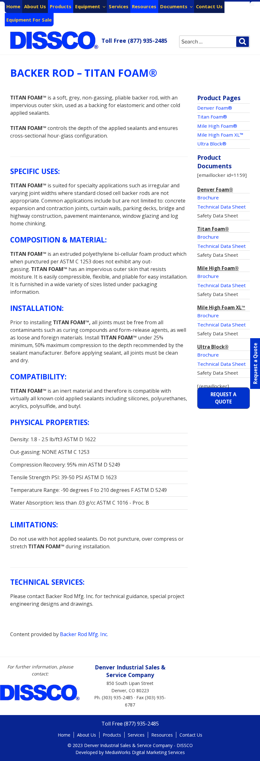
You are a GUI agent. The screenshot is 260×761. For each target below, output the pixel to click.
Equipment (87, 6)
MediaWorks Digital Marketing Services (145, 752)
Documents (173, 6)
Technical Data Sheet (221, 206)
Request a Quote (223, 398)
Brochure (208, 197)
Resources (144, 6)
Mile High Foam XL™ (220, 135)
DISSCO (54, 40)
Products (60, 6)
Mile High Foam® (217, 126)
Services (118, 6)
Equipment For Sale (29, 19)
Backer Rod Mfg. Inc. (84, 634)
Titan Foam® (212, 116)
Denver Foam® (214, 108)
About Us (35, 6)
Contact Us (209, 6)
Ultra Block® (211, 143)
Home (13, 6)
